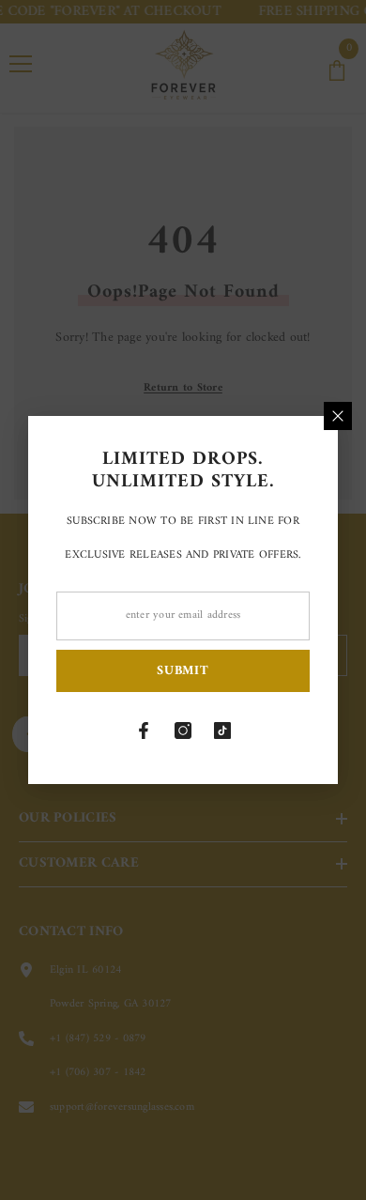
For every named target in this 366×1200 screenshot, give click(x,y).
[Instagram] (183, 730)
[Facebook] (143, 730)
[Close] (338, 416)
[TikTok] (222, 730)
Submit (182, 671)
